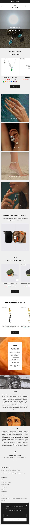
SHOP (15, 291)
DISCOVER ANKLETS (15, 176)
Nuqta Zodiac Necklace (10, 77)
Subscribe (15, 519)
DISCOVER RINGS (15, 118)
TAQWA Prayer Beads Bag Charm (10, 326)
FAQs (2, 480)
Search (3, 489)
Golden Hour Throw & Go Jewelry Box (10, 284)
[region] (15, 454)
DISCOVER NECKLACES (15, 205)
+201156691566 (16, 356)
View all (15, 86)
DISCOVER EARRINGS (15, 147)
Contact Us (4, 491)
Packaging (4, 487)
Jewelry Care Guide (6, 482)
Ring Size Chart (5, 484)
